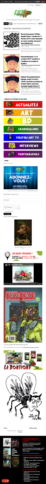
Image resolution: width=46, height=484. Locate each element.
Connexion (11, 1)
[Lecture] (5, 283)
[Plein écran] (40, 283)
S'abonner (6, 1)
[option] (23, 23)
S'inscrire (6, 216)
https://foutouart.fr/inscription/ (32, 190)
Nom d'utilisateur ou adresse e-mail (11, 194)
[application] (23, 274)
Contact (5, 428)
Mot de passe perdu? (12, 216)
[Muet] (39, 283)
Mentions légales (33, 428)
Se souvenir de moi (9, 211)
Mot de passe (6, 200)
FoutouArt (22, 46)
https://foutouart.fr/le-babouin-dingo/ (31, 347)
